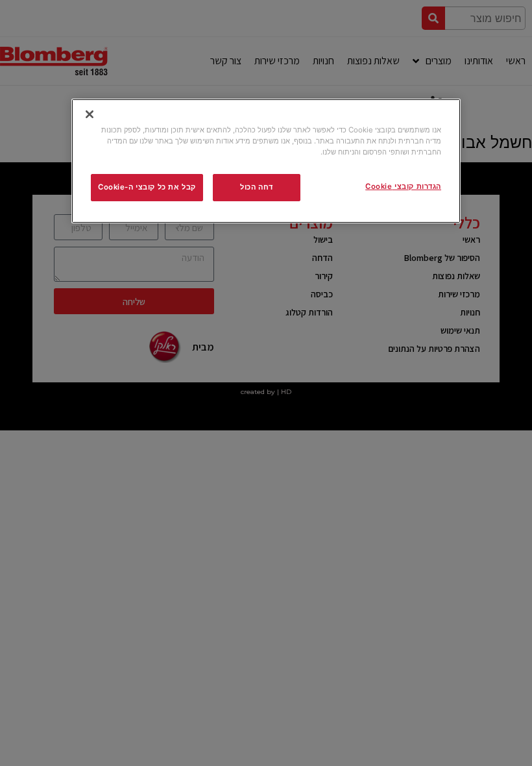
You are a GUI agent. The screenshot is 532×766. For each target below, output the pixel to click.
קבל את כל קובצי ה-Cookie (147, 187)
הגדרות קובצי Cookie (403, 186)
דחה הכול (256, 187)
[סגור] (89, 114)
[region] (266, 161)
